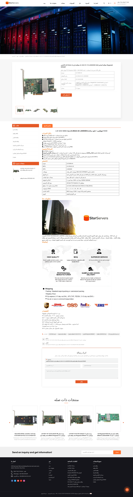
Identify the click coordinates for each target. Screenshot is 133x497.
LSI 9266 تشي (52, 334)
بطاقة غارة (21, 56)
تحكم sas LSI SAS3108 (73, 484)
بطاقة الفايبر (16, 137)
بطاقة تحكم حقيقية (62, 334)
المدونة (87, 3)
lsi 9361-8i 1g (71, 466)
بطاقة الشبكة (16, 141)
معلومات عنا (53, 3)
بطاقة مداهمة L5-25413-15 (74, 334)
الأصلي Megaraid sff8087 (88, 334)
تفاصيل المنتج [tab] (47, 126)
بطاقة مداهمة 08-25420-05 (74, 477)
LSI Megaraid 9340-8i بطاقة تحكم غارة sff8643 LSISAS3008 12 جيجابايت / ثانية (80, 434)
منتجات (63, 3)
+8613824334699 (23, 473)
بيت (44, 3)
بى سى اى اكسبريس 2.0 (114, 334)
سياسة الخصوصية (51, 493)
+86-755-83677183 (123, 2)
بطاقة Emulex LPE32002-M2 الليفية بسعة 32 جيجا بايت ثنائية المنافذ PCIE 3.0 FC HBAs (27, 179)
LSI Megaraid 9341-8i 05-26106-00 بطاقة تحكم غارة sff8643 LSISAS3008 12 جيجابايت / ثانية (108, 434)
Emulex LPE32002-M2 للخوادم (75, 472)
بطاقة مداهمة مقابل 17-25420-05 (75, 482)
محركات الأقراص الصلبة (18, 145)
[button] (123, 423)
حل (80, 3)
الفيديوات (72, 3)
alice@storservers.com (25, 476)
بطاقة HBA (15, 133)
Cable (14, 157)
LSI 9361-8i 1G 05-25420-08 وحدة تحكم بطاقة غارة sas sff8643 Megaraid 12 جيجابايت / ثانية (24, 434)
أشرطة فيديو (51, 477)
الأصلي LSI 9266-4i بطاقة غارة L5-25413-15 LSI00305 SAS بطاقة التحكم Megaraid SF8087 (66, 361)
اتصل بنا (96, 3)
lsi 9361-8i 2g (71, 468)
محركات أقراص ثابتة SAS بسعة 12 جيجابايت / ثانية (78, 486)
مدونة (50, 479)
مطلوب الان (65, 95)
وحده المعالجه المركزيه (18, 149)
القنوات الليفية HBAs (72, 475)
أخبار (50, 472)
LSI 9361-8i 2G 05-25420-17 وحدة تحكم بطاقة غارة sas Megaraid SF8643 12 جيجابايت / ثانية (27, 169)
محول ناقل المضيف (72, 470)
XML (56, 493)
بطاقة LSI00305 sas (101, 334)
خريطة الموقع (44, 493)
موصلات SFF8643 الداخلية (73, 479)
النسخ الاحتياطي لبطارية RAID (20, 153)
